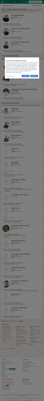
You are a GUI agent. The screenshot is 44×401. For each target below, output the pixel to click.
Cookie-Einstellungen (10, 76)
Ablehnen (26, 76)
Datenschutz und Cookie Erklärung (14, 72)
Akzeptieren (34, 76)
